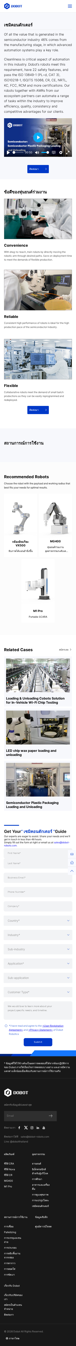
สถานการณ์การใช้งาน (15, 1217)
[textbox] (38, 921)
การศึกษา (37, 1179)
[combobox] (38, 921)
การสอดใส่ (9, 1268)
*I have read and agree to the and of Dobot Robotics (36, 1029)
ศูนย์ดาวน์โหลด (43, 1226)
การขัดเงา (9, 1274)
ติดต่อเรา (9, 1314)
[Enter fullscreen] (67, 152)
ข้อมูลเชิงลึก (41, 1217)
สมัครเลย (64, 649)
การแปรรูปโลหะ (40, 1200)
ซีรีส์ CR (8, 1175)
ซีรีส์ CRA (9, 1163)
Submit (38, 1042)
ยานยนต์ (36, 1163)
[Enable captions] (53, 152)
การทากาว (9, 1263)
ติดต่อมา (34, 168)
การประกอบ (10, 1247)
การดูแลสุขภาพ (40, 1194)
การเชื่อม (9, 1226)
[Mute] (37, 152)
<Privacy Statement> (40, 1029)
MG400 (8, 1180)
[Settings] (61, 152)
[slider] (18, 152)
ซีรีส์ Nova (9, 1169)
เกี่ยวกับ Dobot (12, 1285)
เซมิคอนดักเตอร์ (40, 1206)
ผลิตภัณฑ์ (9, 1154)
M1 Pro (8, 1186)
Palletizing (10, 1232)
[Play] (8, 152)
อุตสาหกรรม (38, 1154)
